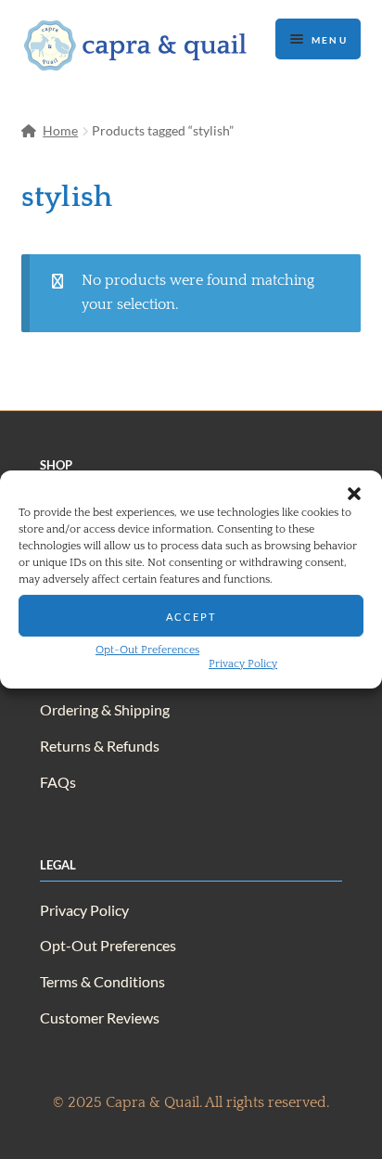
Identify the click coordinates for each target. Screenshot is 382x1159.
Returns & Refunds (99, 745)
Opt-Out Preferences (147, 650)
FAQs (58, 782)
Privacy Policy (243, 664)
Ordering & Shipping (105, 709)
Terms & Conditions (102, 981)
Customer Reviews (99, 1017)
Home (60, 130)
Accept (191, 615)
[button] (354, 493)
